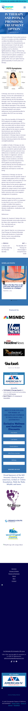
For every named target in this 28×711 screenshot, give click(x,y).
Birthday (14, 460)
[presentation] (14, 274)
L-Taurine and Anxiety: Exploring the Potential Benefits (7, 247)
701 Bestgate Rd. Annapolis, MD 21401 (14, 651)
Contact (14, 581)
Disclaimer (17, 705)
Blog (14, 578)
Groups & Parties (14, 571)
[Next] (24, 282)
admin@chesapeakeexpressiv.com (14, 658)
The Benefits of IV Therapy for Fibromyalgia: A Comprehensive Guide (21, 248)
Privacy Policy (16, 703)
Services (14, 569)
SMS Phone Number (14, 453)
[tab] (11, 300)
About (14, 576)
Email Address (14, 446)
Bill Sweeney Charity (14, 476)
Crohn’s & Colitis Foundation (14, 481)
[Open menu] (24, 7)
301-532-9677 (13, 654)
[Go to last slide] (4, 282)
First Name (14, 432)
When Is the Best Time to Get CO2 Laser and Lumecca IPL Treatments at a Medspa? (13, 286)
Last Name (14, 439)
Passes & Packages (14, 573)
